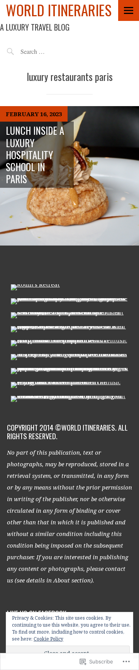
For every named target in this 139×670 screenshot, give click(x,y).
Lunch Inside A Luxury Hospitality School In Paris (35, 154)
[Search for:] (50, 51)
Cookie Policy (48, 639)
